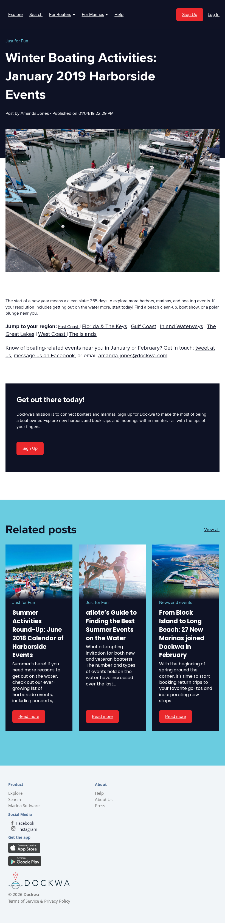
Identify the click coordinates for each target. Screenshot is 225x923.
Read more (28, 716)
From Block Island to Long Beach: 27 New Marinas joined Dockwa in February (181, 633)
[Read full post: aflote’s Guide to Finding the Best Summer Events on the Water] (112, 572)
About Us (104, 799)
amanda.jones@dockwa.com (132, 355)
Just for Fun (16, 41)
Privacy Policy (57, 901)
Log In (214, 14)
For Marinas (95, 15)
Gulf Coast (143, 326)
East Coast (68, 327)
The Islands (83, 334)
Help (118, 14)
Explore (15, 14)
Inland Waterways (181, 326)
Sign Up (189, 14)
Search (36, 14)
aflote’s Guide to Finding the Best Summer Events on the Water (111, 625)
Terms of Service (23, 901)
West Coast (52, 334)
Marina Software (24, 805)
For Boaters (62, 15)
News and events (175, 602)
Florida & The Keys (104, 326)
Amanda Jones (35, 113)
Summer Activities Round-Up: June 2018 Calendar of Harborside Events (38, 633)
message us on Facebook (44, 355)
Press (100, 805)
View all (212, 529)
